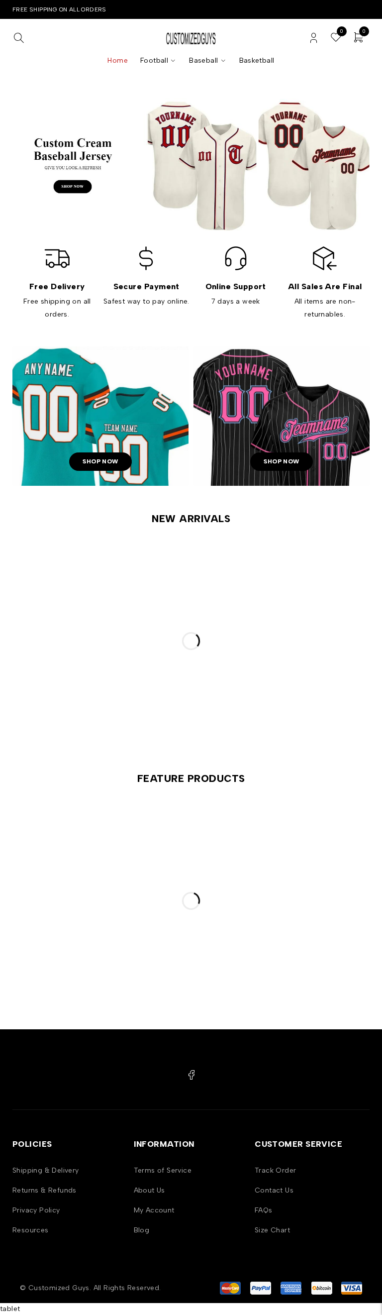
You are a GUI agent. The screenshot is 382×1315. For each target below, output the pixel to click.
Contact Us (274, 1190)
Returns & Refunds (44, 1190)
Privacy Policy (36, 1210)
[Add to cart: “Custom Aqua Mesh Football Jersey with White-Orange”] (112, 831)
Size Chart (272, 1230)
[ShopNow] (100, 416)
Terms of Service (162, 1170)
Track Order (275, 1170)
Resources (30, 1230)
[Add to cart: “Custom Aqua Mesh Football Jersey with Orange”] (234, 831)
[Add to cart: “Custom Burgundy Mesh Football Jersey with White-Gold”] (234, 571)
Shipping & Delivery (45, 1170)
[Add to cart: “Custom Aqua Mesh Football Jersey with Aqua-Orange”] (357, 831)
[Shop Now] (191, 165)
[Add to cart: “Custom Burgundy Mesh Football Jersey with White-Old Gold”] (112, 571)
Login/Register (313, 38)
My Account (154, 1210)
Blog (142, 1230)
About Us (149, 1190)
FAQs (264, 1210)
